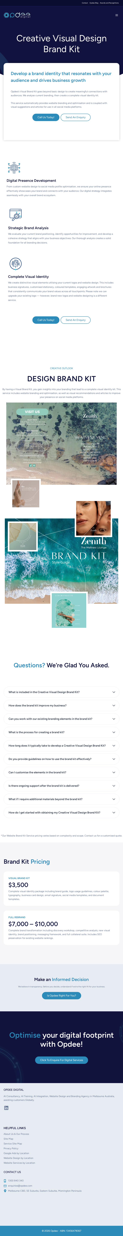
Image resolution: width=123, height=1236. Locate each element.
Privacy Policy (11, 1148)
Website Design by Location (18, 1158)
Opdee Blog (94, 3)
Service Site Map (13, 1143)
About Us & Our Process (16, 1134)
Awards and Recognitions (109, 3)
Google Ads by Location (16, 1153)
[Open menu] (116, 15)
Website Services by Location (19, 1162)
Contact (85, 3)
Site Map (8, 1138)
